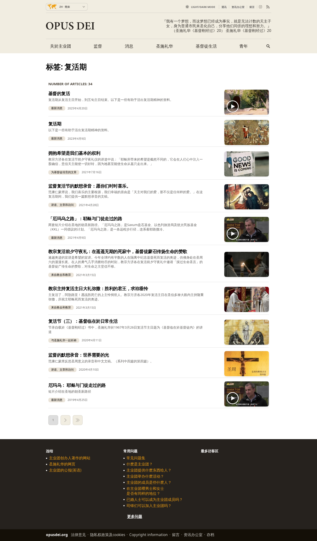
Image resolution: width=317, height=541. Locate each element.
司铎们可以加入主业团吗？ (149, 505)
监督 (98, 46)
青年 (243, 46)
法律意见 (78, 534)
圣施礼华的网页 (62, 464)
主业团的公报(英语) (65, 470)
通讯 (224, 6)
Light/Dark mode (203, 6)
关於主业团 (60, 46)
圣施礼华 (164, 46)
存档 (210, 534)
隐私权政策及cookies (107, 534)
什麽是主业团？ (139, 464)
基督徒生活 (206, 46)
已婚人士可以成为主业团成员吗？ (154, 499)
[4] (78, 420)
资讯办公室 (238, 6)
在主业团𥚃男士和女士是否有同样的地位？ (145, 491)
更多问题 (134, 516)
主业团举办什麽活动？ (145, 476)
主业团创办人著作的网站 (69, 458)
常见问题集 (135, 458)
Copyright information (148, 534)
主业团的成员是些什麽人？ (149, 482)
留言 (252, 6)
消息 (129, 46)
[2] (65, 420)
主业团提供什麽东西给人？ (149, 470)
